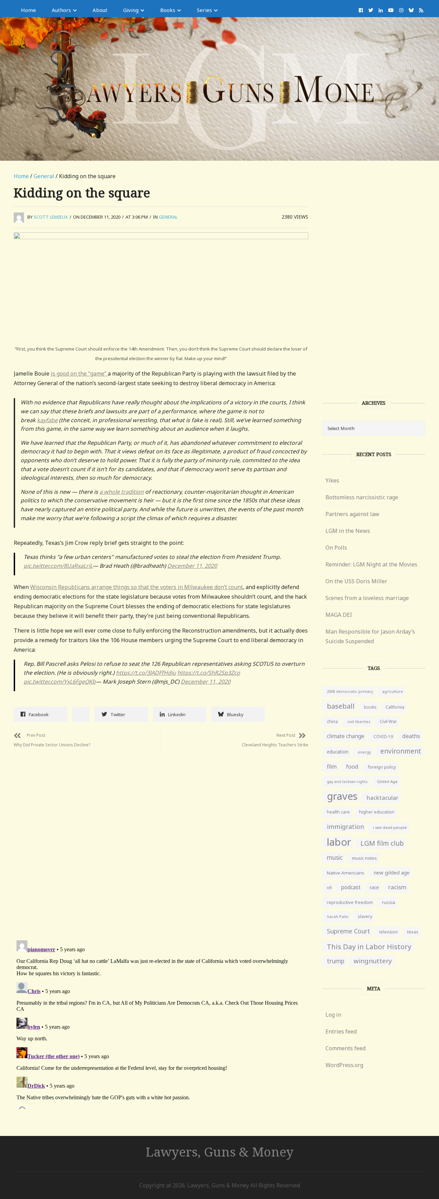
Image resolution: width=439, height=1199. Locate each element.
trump (335, 961)
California (394, 707)
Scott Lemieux (51, 217)
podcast (350, 887)
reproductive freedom (350, 902)
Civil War (388, 721)
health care (338, 812)
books (370, 707)
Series (204, 10)
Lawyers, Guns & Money (220, 1151)
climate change (345, 736)
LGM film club (382, 843)
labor (339, 841)
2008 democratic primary (350, 691)
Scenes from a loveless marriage (367, 598)
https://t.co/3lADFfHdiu (146, 672)
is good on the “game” (79, 373)
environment (400, 751)
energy (364, 752)
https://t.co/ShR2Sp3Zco (208, 672)
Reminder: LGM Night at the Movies (371, 564)
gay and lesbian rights (347, 781)
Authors (61, 10)
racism (397, 887)
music (335, 857)
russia (388, 902)
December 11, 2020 (192, 566)
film (332, 766)
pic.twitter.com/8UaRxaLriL (58, 566)
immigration (345, 826)
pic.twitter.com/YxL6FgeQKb (60, 681)
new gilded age (391, 872)
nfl (329, 888)
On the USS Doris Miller (356, 581)
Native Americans (345, 873)
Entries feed (341, 1031)
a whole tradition (121, 491)
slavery (365, 916)
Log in (333, 1014)
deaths (411, 736)
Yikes (332, 480)
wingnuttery (373, 960)
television (388, 931)
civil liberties (358, 721)
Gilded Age (387, 781)
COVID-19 (383, 736)
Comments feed (345, 1048)
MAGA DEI (338, 615)
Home (28, 10)
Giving (131, 10)
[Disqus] (161, 839)
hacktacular (383, 798)
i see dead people (390, 827)
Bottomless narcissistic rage (361, 497)
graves (342, 796)
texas (412, 932)
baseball (341, 706)
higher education (376, 812)
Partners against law (352, 514)
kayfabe (47, 420)
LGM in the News (347, 531)
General (44, 176)
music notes (364, 858)
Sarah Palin (337, 916)
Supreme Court (348, 931)
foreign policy (382, 767)
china (332, 721)
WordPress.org (344, 1065)
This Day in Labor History (369, 946)
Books (167, 10)
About (100, 10)
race (374, 887)
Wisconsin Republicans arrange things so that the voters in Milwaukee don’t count (136, 587)
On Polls (336, 547)
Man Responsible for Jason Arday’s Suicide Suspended (370, 636)
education (337, 751)
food (352, 766)
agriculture (392, 691)
